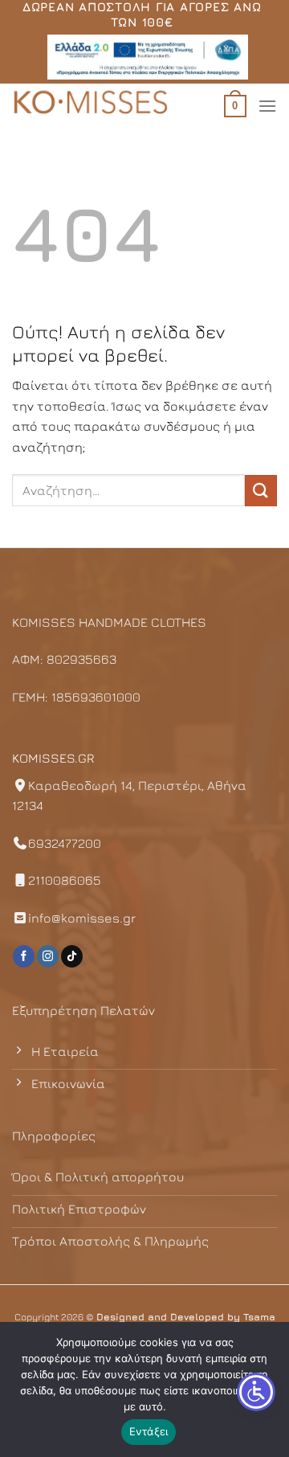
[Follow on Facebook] (24, 956)
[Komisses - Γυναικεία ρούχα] (92, 104)
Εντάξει (149, 1431)
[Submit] (261, 490)
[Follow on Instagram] (48, 956)
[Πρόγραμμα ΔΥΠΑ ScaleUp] (147, 57)
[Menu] (267, 105)
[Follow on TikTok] (72, 956)
